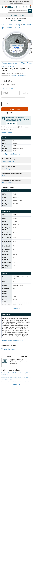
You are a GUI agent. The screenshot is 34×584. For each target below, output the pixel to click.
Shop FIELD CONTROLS (8, 66)
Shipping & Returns (6, 132)
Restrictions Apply (18, 3)
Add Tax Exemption (7, 183)
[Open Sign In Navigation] (26, 7)
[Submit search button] (30, 11)
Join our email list (8, 162)
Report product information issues (13, 340)
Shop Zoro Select (16, 20)
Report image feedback (10, 63)
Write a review (22, 75)
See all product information (10, 154)
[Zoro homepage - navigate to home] (9, 7)
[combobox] (20, 11)
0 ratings (13, 75)
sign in (11, 3)
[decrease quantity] (3, 104)
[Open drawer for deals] (16, 7)
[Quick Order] (20, 7)
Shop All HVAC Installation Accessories (15, 28)
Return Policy (6, 169)
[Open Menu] (2, 7)
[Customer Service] (23, 7)
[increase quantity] (12, 104)
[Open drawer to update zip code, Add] (4, 10)
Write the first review (8, 349)
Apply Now (5, 176)
